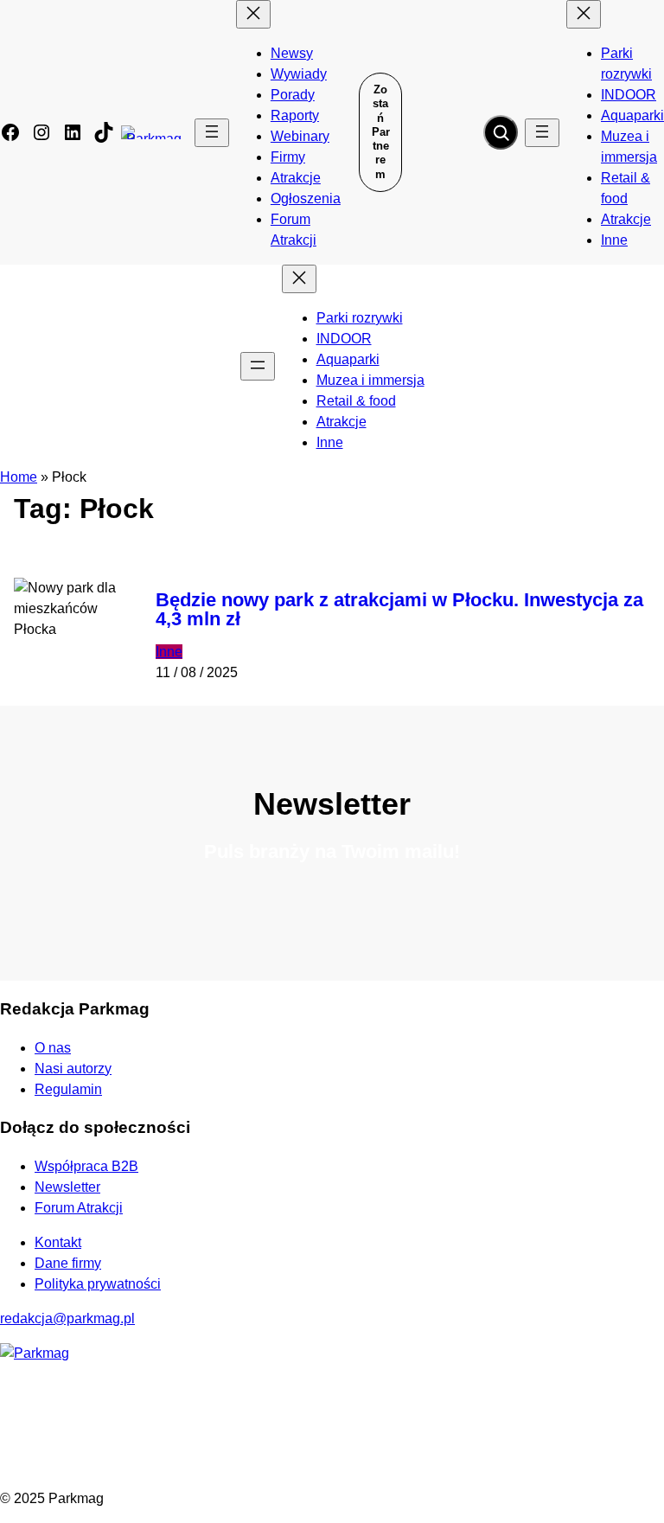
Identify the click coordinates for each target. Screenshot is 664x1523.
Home (18, 477)
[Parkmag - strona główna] (34, 1353)
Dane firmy (68, 1263)
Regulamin (68, 1089)
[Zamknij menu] (253, 14)
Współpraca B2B (86, 1166)
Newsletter (67, 1187)
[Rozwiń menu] (212, 132)
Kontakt (58, 1242)
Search (500, 132)
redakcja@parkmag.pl (67, 1318)
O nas (53, 1047)
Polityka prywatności (98, 1284)
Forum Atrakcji (79, 1207)
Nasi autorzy (73, 1068)
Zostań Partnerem (381, 132)
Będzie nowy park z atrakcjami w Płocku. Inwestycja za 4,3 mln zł (399, 610)
